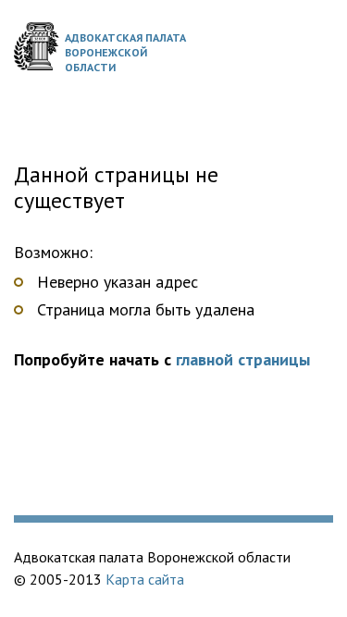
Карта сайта (144, 579)
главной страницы (243, 359)
